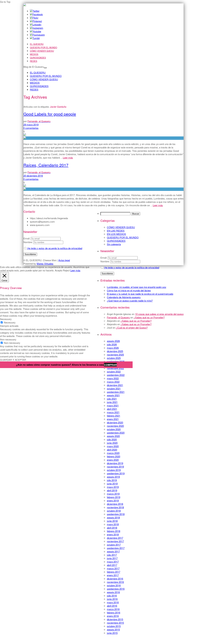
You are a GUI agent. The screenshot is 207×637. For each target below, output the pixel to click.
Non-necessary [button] (8, 339)
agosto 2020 (113, 436)
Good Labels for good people (49, 114)
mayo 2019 (113, 487)
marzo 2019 (113, 493)
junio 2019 (112, 483)
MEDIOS (34, 54)
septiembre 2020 (116, 432)
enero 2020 (113, 459)
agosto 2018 (113, 517)
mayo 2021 (113, 405)
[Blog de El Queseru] (24, 5)
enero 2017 (113, 575)
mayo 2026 (113, 347)
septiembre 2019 (116, 473)
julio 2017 (112, 555)
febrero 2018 (113, 531)
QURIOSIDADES (38, 57)
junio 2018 (112, 521)
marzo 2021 (113, 412)
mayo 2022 (113, 378)
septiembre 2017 (116, 548)
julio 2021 (112, 398)
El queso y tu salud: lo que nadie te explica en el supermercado (140, 293)
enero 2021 (113, 419)
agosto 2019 (113, 476)
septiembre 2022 (116, 375)
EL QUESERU (37, 44)
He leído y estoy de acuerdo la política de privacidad (131, 267)
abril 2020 (112, 449)
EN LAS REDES (116, 230)
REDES (33, 61)
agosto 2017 (113, 551)
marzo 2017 (113, 568)
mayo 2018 (113, 524)
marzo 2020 (113, 453)
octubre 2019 (114, 470)
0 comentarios (30, 128)
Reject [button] (66, 270)
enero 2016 (113, 616)
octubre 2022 (114, 371)
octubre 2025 (114, 358)
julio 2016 (112, 595)
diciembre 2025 (115, 351)
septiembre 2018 (116, 514)
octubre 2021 (114, 388)
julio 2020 (112, 439)
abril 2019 (112, 490)
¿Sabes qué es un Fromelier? (149, 317)
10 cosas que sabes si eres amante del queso (159, 314)
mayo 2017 (113, 561)
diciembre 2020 (115, 422)
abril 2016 (112, 605)
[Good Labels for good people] (103, 138)
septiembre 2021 (116, 392)
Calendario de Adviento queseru (124, 297)
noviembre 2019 (115, 466)
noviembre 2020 (115, 426)
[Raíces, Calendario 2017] (103, 189)
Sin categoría (114, 244)
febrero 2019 (113, 497)
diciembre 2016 (115, 578)
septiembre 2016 (116, 588)
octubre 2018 (114, 510)
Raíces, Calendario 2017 (45, 165)
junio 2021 (112, 402)
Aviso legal (64, 260)
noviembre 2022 (115, 368)
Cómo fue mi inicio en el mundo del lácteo (129, 290)
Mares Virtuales (45, 263)
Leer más (68, 157)
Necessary (10, 322)
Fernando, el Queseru (118, 317)
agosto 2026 (113, 341)
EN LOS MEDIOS (116, 234)
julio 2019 (112, 480)
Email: (104, 257)
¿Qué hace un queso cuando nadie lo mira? (130, 300)
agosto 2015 (113, 629)
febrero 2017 (113, 571)
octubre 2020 (114, 429)
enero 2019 (113, 500)
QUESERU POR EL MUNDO (43, 47)
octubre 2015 (114, 626)
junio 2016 (112, 599)
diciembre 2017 (115, 538)
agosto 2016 (113, 592)
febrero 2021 (113, 415)
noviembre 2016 (115, 582)
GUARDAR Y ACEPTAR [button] (13, 359)
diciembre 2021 (115, 385)
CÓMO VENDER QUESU (42, 50)
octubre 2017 (114, 544)
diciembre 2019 (115, 463)
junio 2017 (112, 558)
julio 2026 (112, 344)
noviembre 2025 (115, 354)
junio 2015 (112, 633)
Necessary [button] (6, 319)
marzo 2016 (113, 609)
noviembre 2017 (115, 541)
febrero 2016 (113, 612)
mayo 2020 (113, 446)
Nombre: (105, 261)
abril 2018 (112, 527)
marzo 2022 (113, 381)
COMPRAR (110, 364)
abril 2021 (112, 409)
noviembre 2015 (115, 622)
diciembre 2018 (115, 504)
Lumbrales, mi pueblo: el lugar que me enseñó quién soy (136, 287)
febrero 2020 (113, 456)
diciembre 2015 (115, 619)
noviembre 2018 (115, 507)
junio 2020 (112, 442)
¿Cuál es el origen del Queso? (132, 327)
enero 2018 (113, 534)
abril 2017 (112, 565)
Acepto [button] (58, 270)
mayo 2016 (113, 602)
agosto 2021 (113, 395)
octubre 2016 (114, 585)
